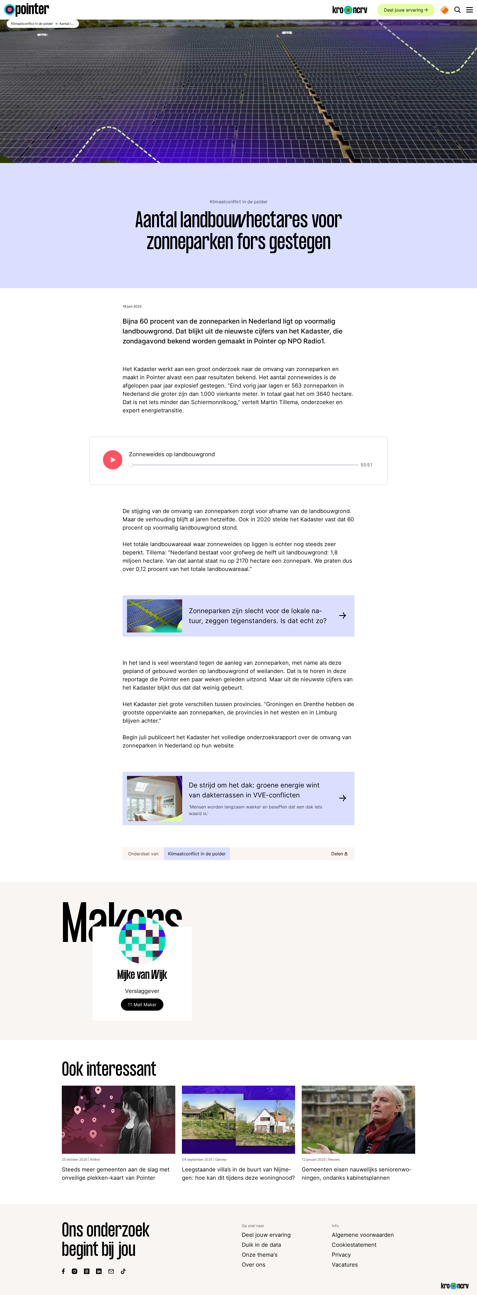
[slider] (244, 465)
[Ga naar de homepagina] (26, 10)
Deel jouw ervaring (403, 10)
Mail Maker (145, 1004)
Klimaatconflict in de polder (238, 201)
